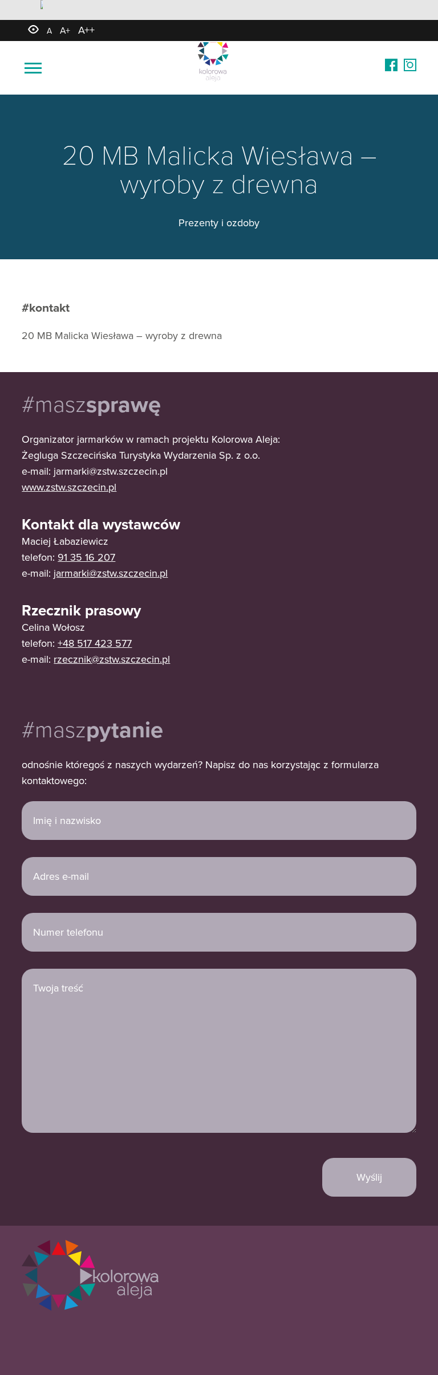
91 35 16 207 (86, 557)
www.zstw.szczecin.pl (69, 487)
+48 (67, 643)
